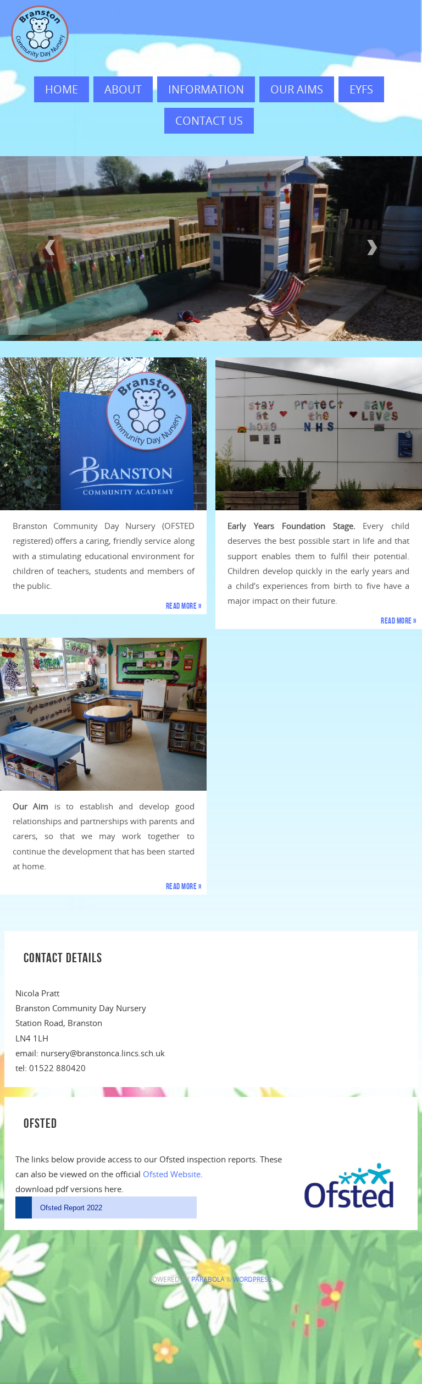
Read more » (184, 599)
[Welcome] (103, 427)
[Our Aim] (103, 707)
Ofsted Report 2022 (71, 1201)
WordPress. (253, 1273)
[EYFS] (318, 427)
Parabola (208, 1273)
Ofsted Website (172, 1167)
